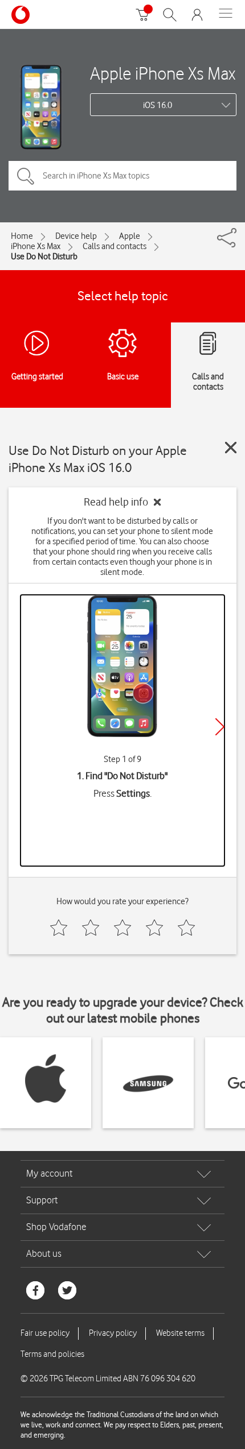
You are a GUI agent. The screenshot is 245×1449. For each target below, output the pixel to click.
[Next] (219, 726)
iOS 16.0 (157, 105)
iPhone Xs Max (35, 246)
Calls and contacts (114, 246)
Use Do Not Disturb (44, 256)
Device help (76, 236)
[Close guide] (230, 447)
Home (22, 236)
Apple (129, 236)
